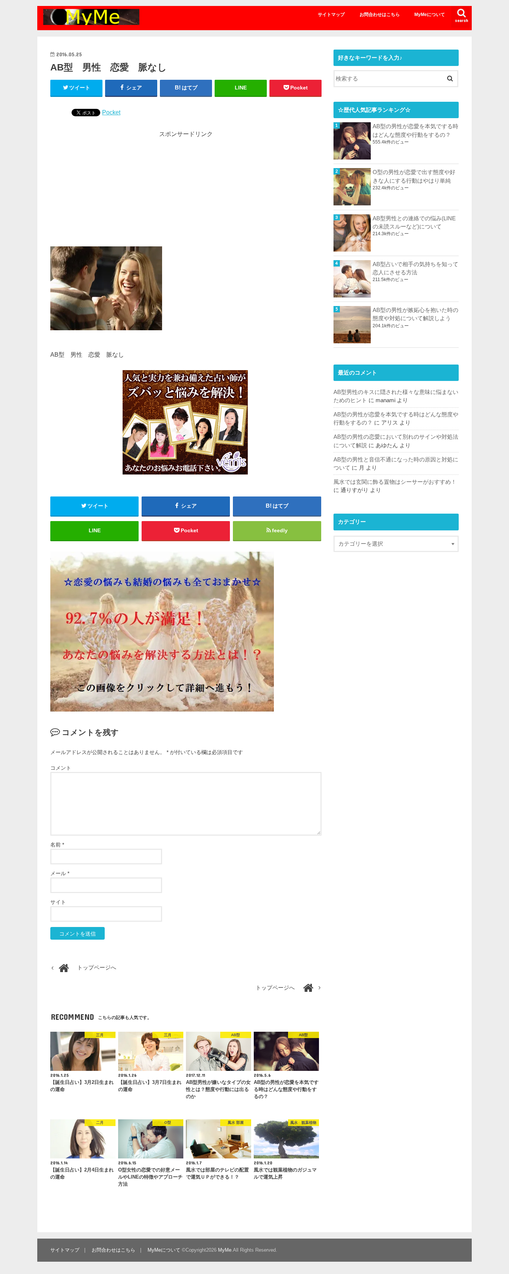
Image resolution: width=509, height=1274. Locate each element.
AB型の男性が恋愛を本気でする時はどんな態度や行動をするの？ (415, 130)
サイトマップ (331, 14)
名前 (57, 845)
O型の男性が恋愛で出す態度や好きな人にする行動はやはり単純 (414, 176)
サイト (58, 902)
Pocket (111, 112)
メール (59, 873)
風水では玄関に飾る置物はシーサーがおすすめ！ (394, 482)
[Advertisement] (186, 190)
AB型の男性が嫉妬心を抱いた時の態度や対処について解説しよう (415, 314)
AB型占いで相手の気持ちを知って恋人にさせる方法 (415, 268)
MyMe (224, 1250)
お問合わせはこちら (380, 14)
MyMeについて (429, 14)
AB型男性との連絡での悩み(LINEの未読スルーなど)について (414, 222)
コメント (60, 768)
